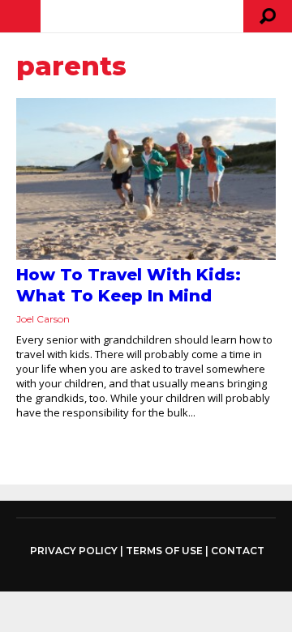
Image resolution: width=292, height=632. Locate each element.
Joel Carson (43, 319)
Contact (237, 550)
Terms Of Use (164, 550)
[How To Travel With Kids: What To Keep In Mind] (146, 179)
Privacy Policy (74, 551)
